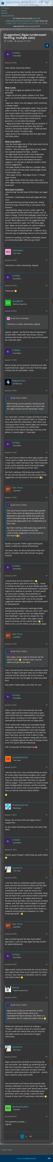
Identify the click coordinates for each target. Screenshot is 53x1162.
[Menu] (49, 3)
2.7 (30, 21)
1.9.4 (29, 23)
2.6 (26, 21)
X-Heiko (10, 41)
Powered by (26, 1158)
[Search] (37, 3)
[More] (46, 62)
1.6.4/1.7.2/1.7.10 (13, 23)
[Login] (43, 3)
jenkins (36, 18)
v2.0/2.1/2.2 (10, 21)
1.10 (34, 23)
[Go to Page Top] (49, 1158)
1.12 (44, 23)
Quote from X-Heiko (18, 398)
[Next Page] (30, 1136)
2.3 (18, 21)
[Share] (47, 46)
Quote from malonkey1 (19, 318)
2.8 (34, 21)
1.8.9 (24, 23)
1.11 (39, 23)
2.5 (22, 21)
